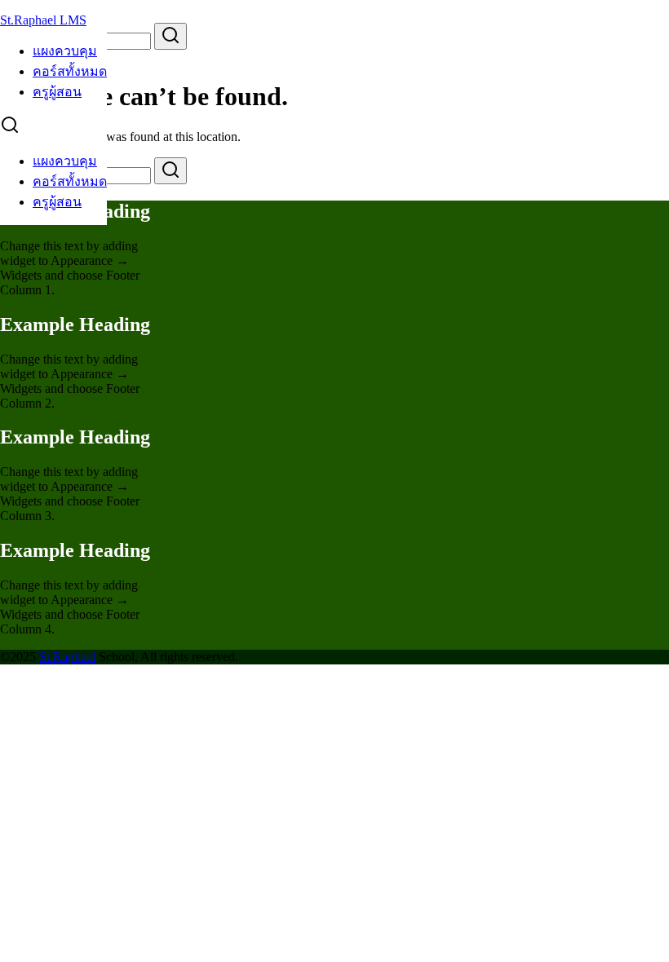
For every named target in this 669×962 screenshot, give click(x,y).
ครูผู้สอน (57, 92)
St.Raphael (67, 657)
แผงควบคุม (65, 51)
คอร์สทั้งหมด (70, 71)
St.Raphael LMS (43, 20)
